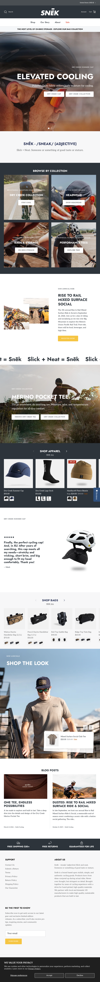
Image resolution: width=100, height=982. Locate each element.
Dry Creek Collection (79, 96)
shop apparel (50, 453)
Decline (80, 975)
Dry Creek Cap (54, 96)
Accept (49, 975)
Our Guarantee (11, 890)
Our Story (44, 24)
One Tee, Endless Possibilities (18, 806)
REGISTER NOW (68, 341)
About (57, 24)
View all (50, 457)
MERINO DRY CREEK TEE (25, 419)
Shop (32, 24)
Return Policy (11, 882)
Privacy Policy (11, 879)
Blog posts (50, 772)
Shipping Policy (11, 886)
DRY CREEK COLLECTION (54, 419)
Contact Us (9, 867)
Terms (7, 875)
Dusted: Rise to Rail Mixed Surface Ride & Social (74, 806)
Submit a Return (12, 871)
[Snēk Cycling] (50, 14)
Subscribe (13, 943)
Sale (68, 24)
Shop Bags (50, 602)
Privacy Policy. (34, 969)
